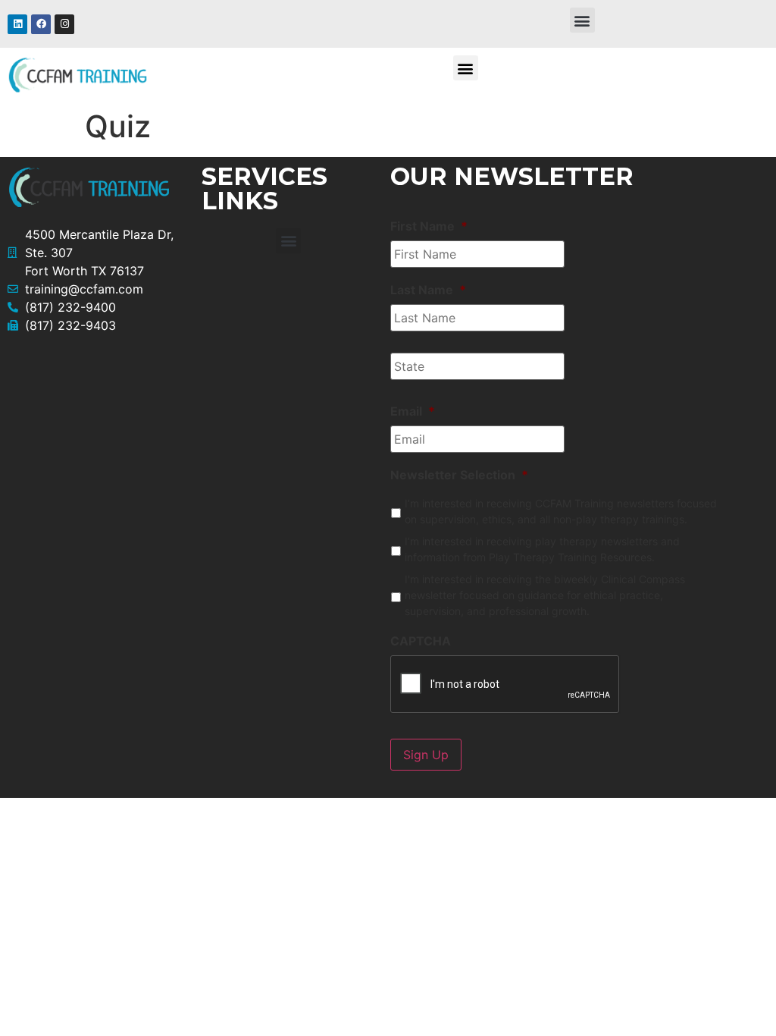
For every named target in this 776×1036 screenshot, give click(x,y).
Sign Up (426, 754)
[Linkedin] (17, 24)
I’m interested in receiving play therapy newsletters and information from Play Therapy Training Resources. (542, 549)
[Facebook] (41, 24)
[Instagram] (64, 24)
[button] (582, 20)
